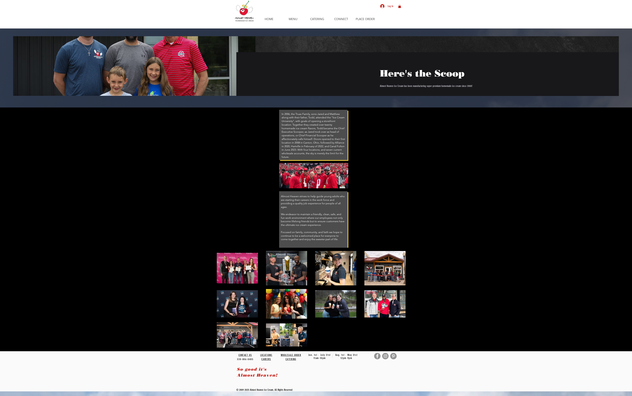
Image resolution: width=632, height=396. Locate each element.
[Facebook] (377, 356)
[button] (293, 19)
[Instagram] (385, 356)
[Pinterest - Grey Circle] (393, 356)
